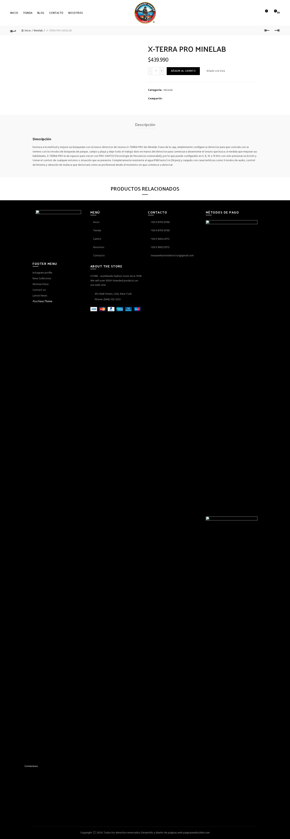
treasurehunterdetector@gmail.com (172, 255)
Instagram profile (42, 273)
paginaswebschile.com (196, 833)
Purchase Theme (42, 301)
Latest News (40, 295)
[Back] (13, 31)
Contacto (56, 12)
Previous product (267, 31)
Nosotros (75, 12)
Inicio (14, 12)
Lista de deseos (266, 11)
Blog (40, 12)
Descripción (145, 124)
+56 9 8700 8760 (160, 222)
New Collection (42, 278)
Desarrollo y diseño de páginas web (162, 833)
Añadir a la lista (216, 71)
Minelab (38, 31)
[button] (14, 766)
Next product (277, 31)
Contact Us (39, 290)
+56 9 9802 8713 (160, 239)
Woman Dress (41, 284)
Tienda (28, 12)
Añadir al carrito (183, 71)
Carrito (97, 239)
